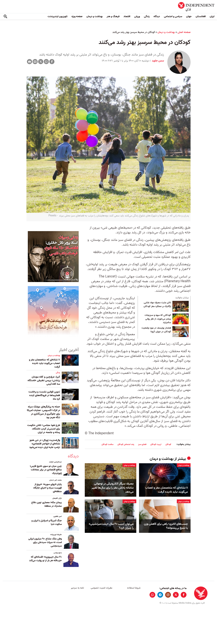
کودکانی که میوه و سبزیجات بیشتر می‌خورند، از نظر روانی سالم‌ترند (158, 318)
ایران (212, 16)
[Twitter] (40, 61)
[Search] (5, 17)
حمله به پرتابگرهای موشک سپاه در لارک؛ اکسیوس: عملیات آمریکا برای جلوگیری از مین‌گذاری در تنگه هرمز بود (43, 412)
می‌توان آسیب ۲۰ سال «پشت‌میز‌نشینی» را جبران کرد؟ (111, 526)
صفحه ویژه (77, 16)
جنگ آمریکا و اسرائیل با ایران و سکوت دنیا (47, 522)
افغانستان (201, 16)
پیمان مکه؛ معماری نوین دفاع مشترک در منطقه (46, 504)
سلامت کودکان (107, 444)
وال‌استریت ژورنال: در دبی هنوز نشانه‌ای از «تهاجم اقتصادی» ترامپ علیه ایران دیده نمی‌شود (44, 443)
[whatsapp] (152, 595)
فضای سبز (142, 444)
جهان (189, 16)
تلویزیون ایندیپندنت (57, 16)
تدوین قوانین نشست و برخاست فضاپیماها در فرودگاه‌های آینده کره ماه (44, 395)
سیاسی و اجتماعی (173, 16)
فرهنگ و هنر (113, 16)
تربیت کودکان (155, 444)
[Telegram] (160, 595)
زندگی (147, 16)
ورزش (137, 16)
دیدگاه (157, 16)
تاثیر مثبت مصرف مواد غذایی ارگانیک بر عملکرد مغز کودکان (157, 304)
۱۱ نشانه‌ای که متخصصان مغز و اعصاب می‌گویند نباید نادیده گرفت (166, 490)
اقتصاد (127, 16)
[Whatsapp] (46, 61)
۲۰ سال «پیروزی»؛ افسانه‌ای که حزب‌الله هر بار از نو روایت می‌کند (45, 559)
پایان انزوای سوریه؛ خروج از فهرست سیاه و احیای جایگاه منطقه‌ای (47, 487)
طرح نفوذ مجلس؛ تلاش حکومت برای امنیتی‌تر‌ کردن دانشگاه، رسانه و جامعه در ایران (43, 428)
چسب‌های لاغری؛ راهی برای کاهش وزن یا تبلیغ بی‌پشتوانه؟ (166, 526)
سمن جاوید (157, 61)
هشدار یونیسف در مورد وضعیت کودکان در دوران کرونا (156, 330)
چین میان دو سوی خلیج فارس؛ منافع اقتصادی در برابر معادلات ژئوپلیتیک (46, 469)
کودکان (168, 444)
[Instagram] (168, 595)
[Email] (35, 61)
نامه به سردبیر (77, 588)
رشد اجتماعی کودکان (125, 444)
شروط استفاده (134, 588)
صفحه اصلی (184, 32)
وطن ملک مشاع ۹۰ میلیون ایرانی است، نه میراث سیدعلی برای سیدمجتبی (45, 542)
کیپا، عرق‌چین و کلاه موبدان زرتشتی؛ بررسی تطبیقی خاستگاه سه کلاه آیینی (44, 380)
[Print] (29, 61)
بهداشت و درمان (94, 16)
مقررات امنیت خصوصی (101, 588)
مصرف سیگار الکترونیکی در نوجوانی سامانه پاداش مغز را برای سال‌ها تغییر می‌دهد (113, 488)
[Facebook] (51, 61)
